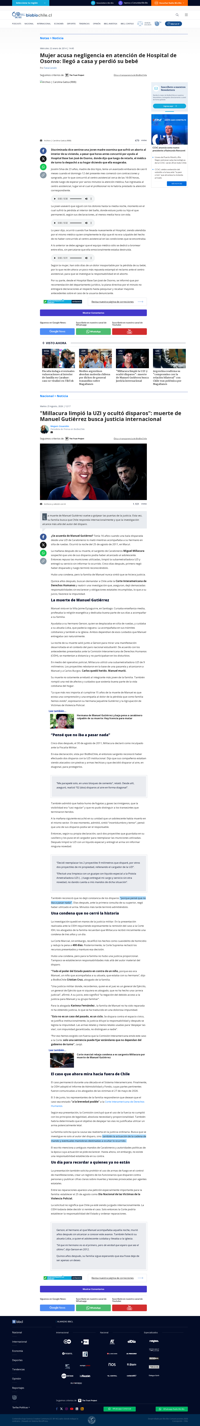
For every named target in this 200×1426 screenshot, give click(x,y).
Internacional (44, 23)
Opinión (96, 23)
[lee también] (62, 721)
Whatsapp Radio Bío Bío (173, 1409)
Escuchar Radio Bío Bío (170, 3)
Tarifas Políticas (20, 1407)
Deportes (71, 23)
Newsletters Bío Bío (105, 3)
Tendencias (84, 23)
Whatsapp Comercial (121, 1408)
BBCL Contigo (127, 23)
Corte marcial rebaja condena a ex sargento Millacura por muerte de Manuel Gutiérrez (111, 1056)
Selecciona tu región (27, 2)
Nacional (29, 23)
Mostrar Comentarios (93, 313)
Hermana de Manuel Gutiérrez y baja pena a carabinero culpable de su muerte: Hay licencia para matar (109, 717)
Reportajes (18, 1387)
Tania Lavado (50, 68)
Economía (59, 23)
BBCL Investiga (110, 23)
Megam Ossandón (60, 426)
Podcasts (16, 23)
